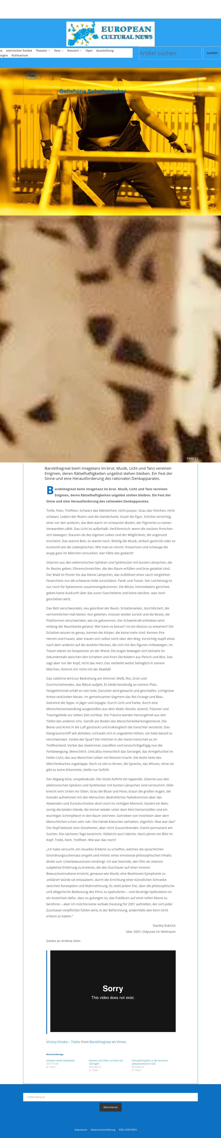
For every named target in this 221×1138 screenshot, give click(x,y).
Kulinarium (19, 55)
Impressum (81, 1129)
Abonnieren (110, 1107)
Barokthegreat (100, 1042)
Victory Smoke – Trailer (63, 1042)
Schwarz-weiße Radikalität (60, 1060)
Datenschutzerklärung (103, 1129)
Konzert (73, 50)
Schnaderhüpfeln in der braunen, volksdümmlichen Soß (150, 1062)
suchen (212, 53)
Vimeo (121, 1042)
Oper (89, 50)
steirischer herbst (19, 50)
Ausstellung (105, 50)
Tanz (57, 50)
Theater (41, 50)
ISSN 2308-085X (128, 1129)
